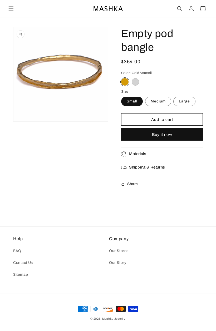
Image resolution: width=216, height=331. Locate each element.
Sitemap (20, 274)
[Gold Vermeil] (125, 82)
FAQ (17, 251)
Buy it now (162, 134)
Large (184, 101)
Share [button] (132, 184)
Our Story (117, 263)
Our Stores (119, 251)
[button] (11, 8)
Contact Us (23, 263)
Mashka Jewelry (114, 318)
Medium (158, 101)
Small (132, 101)
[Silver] (135, 82)
